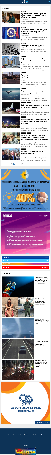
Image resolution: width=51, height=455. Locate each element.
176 (22, 163)
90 (11, 163)
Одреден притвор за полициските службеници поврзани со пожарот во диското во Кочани (32, 77)
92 (17, 163)
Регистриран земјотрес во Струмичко (32, 46)
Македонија (23, 11)
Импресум (25, 440)
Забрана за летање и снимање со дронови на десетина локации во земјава (35, 92)
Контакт (25, 442)
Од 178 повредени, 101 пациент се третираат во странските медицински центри (35, 106)
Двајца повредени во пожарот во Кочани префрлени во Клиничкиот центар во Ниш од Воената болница (34, 61)
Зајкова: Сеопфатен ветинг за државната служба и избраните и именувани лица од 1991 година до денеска (33, 16)
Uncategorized (23, 102)
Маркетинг (25, 445)
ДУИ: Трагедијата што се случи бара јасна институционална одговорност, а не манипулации (34, 32)
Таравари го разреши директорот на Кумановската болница (32, 152)
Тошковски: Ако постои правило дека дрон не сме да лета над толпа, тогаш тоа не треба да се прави (35, 121)
